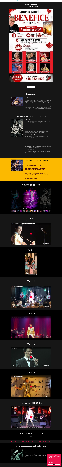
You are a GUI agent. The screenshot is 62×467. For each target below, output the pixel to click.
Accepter (54, 464)
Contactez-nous (31, 86)
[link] (31, 437)
